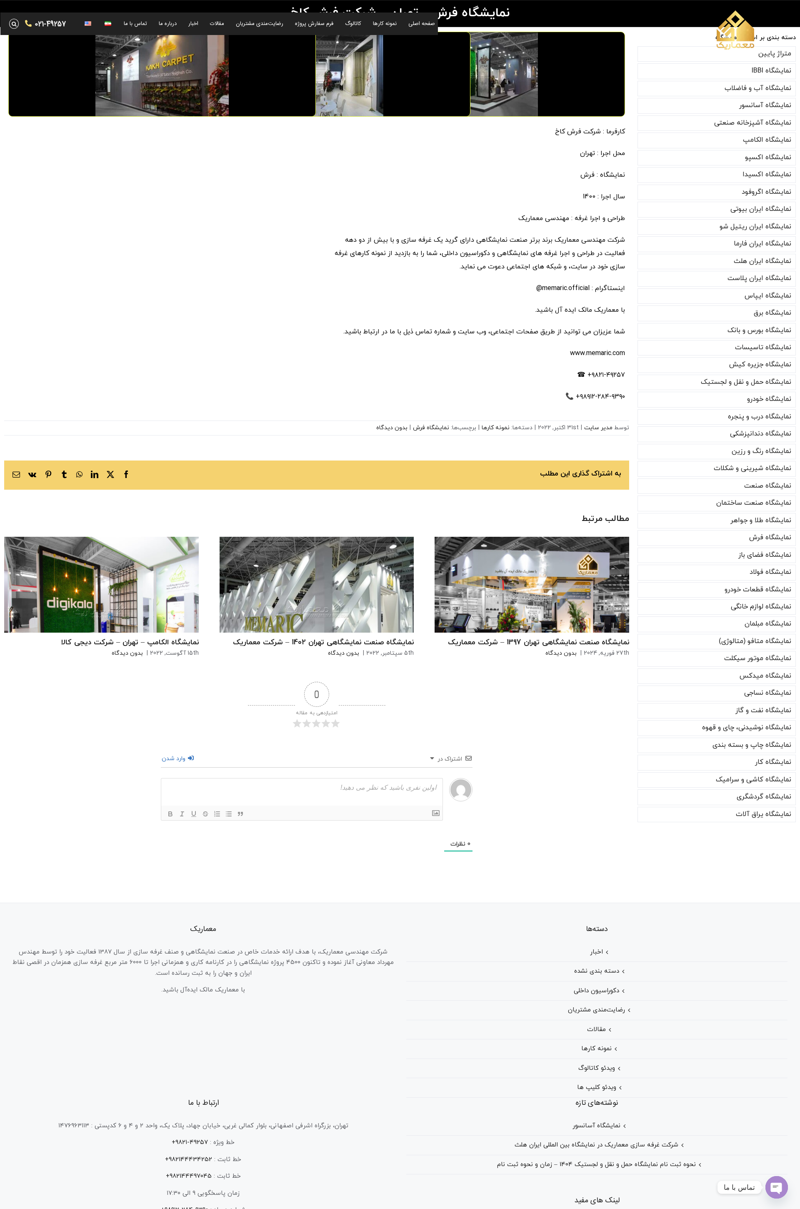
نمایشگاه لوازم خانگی (761, 607)
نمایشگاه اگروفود (766, 192)
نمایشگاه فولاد (770, 572)
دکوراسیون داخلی (596, 990)
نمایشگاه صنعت (767, 486)
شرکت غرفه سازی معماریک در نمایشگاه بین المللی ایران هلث (596, 1145)
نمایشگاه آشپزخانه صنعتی (752, 123)
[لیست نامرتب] (229, 814)
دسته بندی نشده (596, 971)
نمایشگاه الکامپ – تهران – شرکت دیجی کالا (101, 584)
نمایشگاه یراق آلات (763, 814)
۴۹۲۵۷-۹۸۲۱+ (190, 1142)
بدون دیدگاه (392, 428)
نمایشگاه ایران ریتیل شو (755, 227)
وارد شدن (174, 759)
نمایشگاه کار (773, 762)
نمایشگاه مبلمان (768, 624)
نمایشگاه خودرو (769, 399)
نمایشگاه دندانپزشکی (760, 434)
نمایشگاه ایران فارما (762, 244)
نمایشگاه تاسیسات (763, 348)
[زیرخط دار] (194, 814)
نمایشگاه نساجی (767, 693)
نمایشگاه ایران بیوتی (760, 209)
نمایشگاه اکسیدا (766, 175)
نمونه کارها (496, 428)
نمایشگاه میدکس (765, 676)
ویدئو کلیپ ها (596, 1087)
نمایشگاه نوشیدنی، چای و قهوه (746, 728)
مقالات (596, 1029)
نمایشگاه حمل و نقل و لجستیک (746, 382)
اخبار (596, 952)
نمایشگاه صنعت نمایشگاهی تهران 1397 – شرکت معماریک (532, 584)
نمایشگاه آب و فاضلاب (758, 88)
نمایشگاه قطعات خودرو (758, 590)
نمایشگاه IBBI (771, 71)
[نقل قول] (240, 814)
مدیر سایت (598, 428)
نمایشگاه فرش (431, 428)
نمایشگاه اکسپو (768, 158)
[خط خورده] (205, 814)
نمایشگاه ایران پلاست (759, 278)
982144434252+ (188, 1159)
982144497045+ (189, 1176)
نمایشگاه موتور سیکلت (757, 658)
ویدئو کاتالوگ (596, 1068)
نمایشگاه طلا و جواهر (760, 521)
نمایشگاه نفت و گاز (763, 711)
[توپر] (170, 814)
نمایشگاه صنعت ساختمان (753, 503)
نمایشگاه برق (772, 313)
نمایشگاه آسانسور (765, 105)
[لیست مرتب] (217, 814)
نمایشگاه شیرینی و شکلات (752, 468)
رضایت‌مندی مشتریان (596, 1010)
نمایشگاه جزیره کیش (760, 365)
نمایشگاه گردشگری (764, 797)
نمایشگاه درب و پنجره (759, 417)
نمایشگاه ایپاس (768, 296)
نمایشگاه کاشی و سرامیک (753, 780)
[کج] (182, 814)
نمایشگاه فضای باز (764, 555)
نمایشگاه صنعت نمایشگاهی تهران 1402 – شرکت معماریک (317, 584)
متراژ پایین (774, 54)
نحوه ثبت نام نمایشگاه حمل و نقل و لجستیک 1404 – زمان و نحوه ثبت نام (596, 1164)
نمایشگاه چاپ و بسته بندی (751, 745)
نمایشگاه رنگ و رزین (761, 451)
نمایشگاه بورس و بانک (759, 330)
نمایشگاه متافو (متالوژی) (755, 641)
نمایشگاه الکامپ (767, 140)
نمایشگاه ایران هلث (762, 261)
